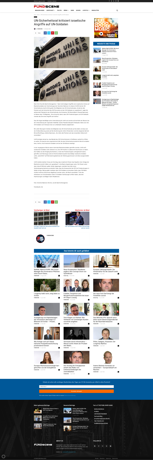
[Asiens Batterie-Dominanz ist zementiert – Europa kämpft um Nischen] (106, 357)
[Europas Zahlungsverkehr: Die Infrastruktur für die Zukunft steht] (97, 69)
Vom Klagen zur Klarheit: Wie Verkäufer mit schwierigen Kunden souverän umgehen (76, 320)
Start (35, 14)
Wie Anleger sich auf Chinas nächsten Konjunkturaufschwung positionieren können (46, 344)
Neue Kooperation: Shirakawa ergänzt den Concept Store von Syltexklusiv (110, 60)
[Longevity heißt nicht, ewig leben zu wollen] (97, 77)
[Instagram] (111, 1)
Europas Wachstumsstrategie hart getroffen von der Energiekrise (46, 367)
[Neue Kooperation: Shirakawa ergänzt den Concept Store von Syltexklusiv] (97, 60)
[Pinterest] (52, 33)
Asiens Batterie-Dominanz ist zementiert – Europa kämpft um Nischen (105, 368)
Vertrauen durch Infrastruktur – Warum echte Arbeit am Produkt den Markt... (75, 344)
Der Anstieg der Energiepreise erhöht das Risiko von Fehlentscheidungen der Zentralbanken (74, 369)
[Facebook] (109, 1)
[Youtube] (118, 1)
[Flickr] (102, 446)
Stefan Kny (66, 275)
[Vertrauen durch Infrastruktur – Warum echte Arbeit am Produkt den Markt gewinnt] (76, 333)
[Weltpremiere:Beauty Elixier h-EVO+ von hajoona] (38, 410)
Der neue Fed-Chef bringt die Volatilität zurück (103, 295)
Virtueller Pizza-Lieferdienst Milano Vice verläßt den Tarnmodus (50, 417)
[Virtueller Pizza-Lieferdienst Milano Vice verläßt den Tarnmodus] (38, 418)
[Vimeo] (116, 1)
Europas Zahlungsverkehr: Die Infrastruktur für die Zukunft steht (110, 68)
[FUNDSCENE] (35, 29)
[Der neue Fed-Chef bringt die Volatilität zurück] (97, 93)
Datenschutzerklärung (69, 395)
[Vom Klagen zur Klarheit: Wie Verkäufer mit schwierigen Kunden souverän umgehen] (76, 309)
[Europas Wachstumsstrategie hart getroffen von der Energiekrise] (47, 357)
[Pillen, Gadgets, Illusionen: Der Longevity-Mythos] (106, 333)
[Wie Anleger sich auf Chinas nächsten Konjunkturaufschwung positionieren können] (47, 333)
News (38, 14)
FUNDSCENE (39, 28)
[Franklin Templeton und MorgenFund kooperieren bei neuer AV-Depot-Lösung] (97, 85)
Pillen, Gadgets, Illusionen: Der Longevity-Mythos (104, 343)
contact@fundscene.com (69, 452)
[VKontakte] (110, 446)
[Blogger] (94, 446)
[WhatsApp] (56, 33)
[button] (117, 10)
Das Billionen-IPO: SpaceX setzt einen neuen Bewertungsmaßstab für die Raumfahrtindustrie (105, 320)
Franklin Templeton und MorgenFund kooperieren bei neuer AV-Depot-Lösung (109, 84)
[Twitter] (114, 1)
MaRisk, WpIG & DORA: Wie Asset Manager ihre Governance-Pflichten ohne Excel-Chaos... (47, 271)
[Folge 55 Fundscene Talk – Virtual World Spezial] (38, 426)
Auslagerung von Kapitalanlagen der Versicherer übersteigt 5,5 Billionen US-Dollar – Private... (45, 320)
